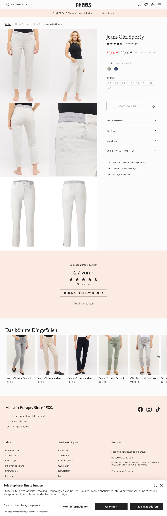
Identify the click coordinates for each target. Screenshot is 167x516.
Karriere (9, 476)
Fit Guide (63, 450)
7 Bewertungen (131, 43)
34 (109, 83)
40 (130, 83)
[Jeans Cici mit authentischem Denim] (52, 355)
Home (18, 24)
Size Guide (63, 455)
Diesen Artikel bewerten (81, 293)
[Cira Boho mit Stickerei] (144, 355)
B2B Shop (10, 460)
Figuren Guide (65, 460)
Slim (41, 24)
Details (110, 131)
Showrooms (11, 471)
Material (111, 141)
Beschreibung (114, 120)
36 (116, 83)
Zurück (8, 24)
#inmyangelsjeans (14, 465)
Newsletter (64, 471)
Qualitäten (63, 465)
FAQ (60, 476)
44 (144, 83)
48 (109, 88)
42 (137, 83)
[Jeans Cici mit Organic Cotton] (21, 355)
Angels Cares (12, 455)
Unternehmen (12, 450)
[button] (159, 4)
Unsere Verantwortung (120, 151)
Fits (34, 24)
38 (123, 83)
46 (151, 83)
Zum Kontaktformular (122, 471)
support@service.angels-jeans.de (129, 451)
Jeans (26, 24)
